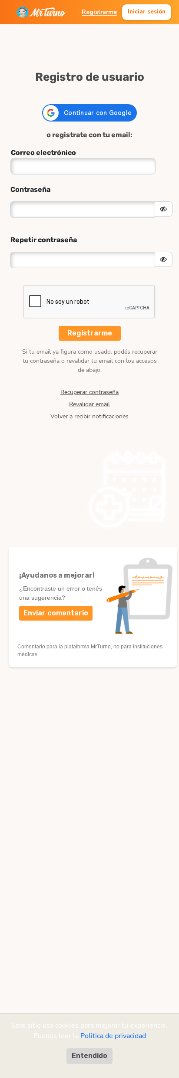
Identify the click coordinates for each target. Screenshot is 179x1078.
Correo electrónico (43, 152)
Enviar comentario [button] (55, 613)
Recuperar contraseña (89, 392)
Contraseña (30, 189)
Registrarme (99, 12)
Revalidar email (89, 404)
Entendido (89, 1056)
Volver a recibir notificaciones (89, 417)
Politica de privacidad (113, 1036)
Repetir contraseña (43, 240)
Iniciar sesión (147, 12)
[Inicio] (41, 12)
